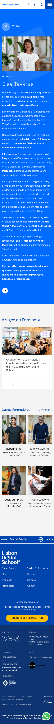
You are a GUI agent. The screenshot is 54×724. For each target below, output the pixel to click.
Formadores (8, 586)
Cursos (30, 574)
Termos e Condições (28, 697)
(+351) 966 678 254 (9, 657)
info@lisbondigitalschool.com (40, 657)
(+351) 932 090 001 (9, 664)
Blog (4, 574)
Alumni (31, 586)
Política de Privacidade (10, 697)
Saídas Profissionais (37, 568)
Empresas (7, 580)
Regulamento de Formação (12, 699)
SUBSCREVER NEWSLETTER (27, 618)
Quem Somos (9, 568)
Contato (31, 580)
